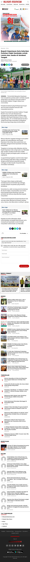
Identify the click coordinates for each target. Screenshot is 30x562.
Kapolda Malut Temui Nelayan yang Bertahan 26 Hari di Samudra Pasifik (16, 472)
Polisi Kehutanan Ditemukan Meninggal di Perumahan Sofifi (15, 402)
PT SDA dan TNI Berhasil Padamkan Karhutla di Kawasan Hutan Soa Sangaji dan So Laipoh (18, 353)
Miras (3, 521)
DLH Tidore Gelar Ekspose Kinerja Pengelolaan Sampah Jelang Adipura (17, 315)
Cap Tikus (5, 524)
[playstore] (19, 552)
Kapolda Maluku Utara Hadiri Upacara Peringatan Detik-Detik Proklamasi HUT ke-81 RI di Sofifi (17, 486)
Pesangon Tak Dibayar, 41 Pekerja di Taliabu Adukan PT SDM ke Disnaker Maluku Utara (16, 390)
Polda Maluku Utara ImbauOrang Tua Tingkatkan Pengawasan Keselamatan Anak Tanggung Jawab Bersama (17, 360)
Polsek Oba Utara (7, 519)
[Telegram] (9, 65)
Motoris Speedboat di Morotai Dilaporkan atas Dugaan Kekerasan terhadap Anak (15, 379)
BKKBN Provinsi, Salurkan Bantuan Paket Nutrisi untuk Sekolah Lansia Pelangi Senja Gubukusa (18, 330)
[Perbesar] (15, 89)
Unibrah (4, 526)
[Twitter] (4, 65)
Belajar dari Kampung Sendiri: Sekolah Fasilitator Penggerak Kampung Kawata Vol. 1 (18, 507)
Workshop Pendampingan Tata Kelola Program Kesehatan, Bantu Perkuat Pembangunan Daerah (17, 308)
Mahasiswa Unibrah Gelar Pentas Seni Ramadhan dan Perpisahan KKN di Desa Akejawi (15, 421)
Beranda (3, 48)
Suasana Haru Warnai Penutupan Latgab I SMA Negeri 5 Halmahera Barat (18, 500)
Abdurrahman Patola (6, 60)
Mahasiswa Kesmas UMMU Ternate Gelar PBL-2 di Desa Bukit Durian (16, 434)
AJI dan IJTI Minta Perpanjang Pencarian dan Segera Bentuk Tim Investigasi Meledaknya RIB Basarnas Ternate (18, 447)
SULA (7, 48)
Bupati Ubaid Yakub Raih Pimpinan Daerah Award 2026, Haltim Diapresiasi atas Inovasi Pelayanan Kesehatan (17, 367)
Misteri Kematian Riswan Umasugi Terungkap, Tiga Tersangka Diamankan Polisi (17, 479)
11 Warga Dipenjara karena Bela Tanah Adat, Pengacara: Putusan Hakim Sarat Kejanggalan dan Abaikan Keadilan (16, 428)
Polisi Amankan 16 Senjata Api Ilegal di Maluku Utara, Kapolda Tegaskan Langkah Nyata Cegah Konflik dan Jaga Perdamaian (17, 493)
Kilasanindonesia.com (8, 516)
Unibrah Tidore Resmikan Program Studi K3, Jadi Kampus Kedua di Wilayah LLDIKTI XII (16, 407)
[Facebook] (2, 65)
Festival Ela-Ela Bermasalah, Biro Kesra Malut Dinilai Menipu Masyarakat (16, 384)
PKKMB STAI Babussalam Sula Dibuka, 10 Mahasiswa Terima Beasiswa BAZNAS (17, 345)
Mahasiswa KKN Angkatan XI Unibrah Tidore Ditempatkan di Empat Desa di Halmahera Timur (16, 414)
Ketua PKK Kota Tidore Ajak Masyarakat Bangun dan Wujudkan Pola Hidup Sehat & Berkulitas (18, 323)
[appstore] (10, 552)
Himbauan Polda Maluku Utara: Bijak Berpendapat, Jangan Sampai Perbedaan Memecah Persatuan (18, 465)
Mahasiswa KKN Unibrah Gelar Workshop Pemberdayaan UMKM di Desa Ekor (15, 396)
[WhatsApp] (7, 65)
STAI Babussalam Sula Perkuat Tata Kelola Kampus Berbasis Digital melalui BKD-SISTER (10, 290)
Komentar (26, 64)
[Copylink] (11, 65)
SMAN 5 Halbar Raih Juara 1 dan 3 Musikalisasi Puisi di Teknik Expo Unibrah (16, 301)
